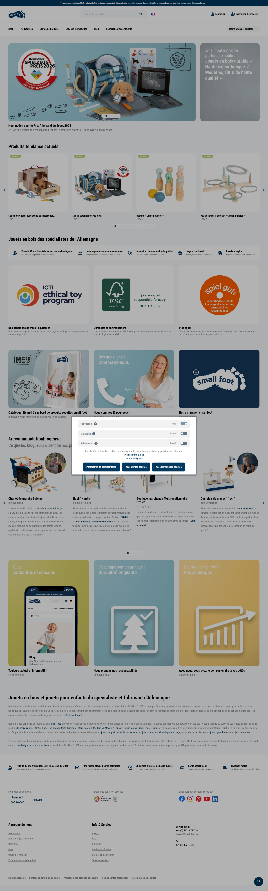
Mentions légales (134, 458)
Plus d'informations (134, 454)
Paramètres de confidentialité (101, 466)
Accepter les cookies (136, 466)
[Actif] (184, 423)
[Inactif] (184, 433)
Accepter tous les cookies (169, 466)
